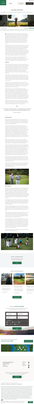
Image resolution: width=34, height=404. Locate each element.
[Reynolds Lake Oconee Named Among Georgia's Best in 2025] (19, 279)
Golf (7, 12)
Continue (30, 402)
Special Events (17, 324)
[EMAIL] (33, 28)
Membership (15, 322)
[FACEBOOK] (30, 28)
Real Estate (9, 322)
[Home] (3, 2)
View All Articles (4, 28)
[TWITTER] (31, 28)
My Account (32, 0)
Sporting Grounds (10, 324)
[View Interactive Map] (17, 348)
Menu (10, 3)
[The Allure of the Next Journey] (6, 279)
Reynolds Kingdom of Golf (13, 12)
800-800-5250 (14, 374)
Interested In (9, 320)
